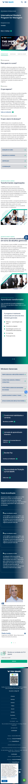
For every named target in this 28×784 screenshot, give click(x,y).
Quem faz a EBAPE (22, 54)
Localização (14, 730)
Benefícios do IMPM (8, 421)
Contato (13, 712)
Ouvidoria (12, 715)
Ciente (4, 781)
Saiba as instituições (6, 112)
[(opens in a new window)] (14, 43)
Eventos (13, 702)
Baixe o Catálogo (5, 31)
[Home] (8, 2)
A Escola (13, 696)
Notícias (13, 699)
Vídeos (12, 705)
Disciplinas (13, 54)
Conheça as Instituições (9, 458)
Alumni (12, 709)
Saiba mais (6, 477)
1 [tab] (12, 359)
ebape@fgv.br (15, 741)
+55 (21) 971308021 (16, 738)
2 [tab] (14, 359)
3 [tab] (15, 642)
